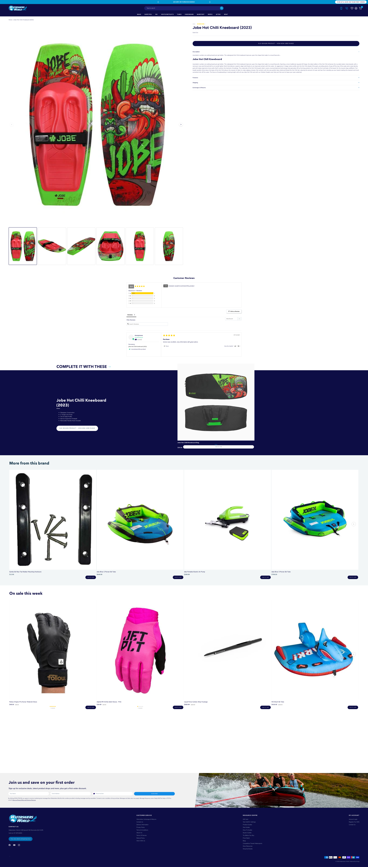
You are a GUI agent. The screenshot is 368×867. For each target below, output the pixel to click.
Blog (244, 841)
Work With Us (140, 841)
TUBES (179, 14)
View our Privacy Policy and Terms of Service (24, 800)
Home (10, 20)
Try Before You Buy (248, 835)
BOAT (226, 14)
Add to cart (90, 577)
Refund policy (140, 838)
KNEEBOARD (189, 14)
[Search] (221, 8)
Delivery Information (142, 824)
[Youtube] (14, 845)
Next (209, 2)
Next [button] (181, 124)
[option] (96, 124)
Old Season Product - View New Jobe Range (276, 43)
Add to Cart (218, 447)
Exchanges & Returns (199, 88)
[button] (236, 346)
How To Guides (247, 830)
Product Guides (247, 824)
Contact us (352, 824)
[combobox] (184, 8)
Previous (158, 2)
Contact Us (139, 822)
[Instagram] (19, 845)
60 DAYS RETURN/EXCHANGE (184, 2)
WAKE (139, 14)
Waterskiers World (344, 861)
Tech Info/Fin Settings (249, 822)
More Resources (247, 846)
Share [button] (167, 346)
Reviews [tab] (130, 315)
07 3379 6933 (18, 833)
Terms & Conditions (142, 830)
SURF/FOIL (148, 14)
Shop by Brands (248, 849)
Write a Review (234, 311)
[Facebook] (10, 845)
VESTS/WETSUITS (167, 14)
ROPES (210, 14)
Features (195, 78)
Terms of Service (141, 835)
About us (139, 833)
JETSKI (218, 14)
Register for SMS (354, 822)
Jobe (194, 24)
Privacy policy (140, 827)
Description (196, 52)
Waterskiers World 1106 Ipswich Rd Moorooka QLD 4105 (26, 830)
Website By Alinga (354, 861)
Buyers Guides (247, 833)
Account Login (353, 819)
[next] (354, 524)
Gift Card (245, 819)
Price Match (246, 838)
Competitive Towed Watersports (252, 843)
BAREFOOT (200, 14)
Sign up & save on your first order (351, 2)
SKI (156, 14)
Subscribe (154, 793)
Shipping (195, 83)
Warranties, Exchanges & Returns (146, 819)
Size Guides (246, 827)
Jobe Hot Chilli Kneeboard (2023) (24, 20)
